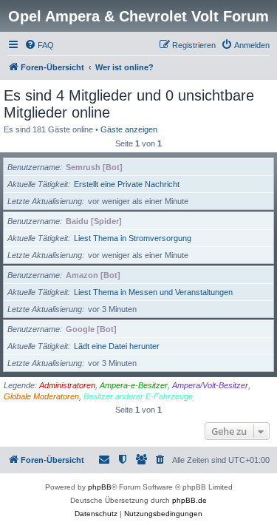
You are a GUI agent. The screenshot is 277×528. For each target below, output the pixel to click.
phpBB (100, 487)
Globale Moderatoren (41, 396)
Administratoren (67, 385)
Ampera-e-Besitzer (134, 385)
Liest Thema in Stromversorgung (132, 238)
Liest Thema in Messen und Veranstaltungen (153, 292)
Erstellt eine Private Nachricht (126, 184)
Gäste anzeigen (128, 129)
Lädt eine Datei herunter (117, 346)
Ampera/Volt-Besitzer (210, 385)
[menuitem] (39, 45)
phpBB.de (189, 500)
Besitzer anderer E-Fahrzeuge (138, 396)
